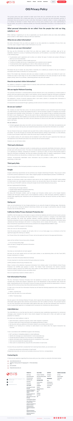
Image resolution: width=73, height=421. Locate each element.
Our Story (39, 1)
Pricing (34, 1)
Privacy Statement (39, 418)
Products (29, 1)
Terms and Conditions (47, 418)
